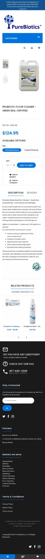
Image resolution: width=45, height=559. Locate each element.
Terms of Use (7, 511)
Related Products (22, 285)
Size (4, 146)
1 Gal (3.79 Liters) (31, 150)
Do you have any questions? (21, 354)
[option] (28, 75)
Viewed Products (22, 292)
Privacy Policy (7, 504)
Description (15, 192)
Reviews (32, 192)
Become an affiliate (10, 435)
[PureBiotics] (22, 29)
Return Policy (7, 508)
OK (7, 408)
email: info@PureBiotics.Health (15, 357)
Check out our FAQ (21, 364)
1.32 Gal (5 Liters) (12, 150)
